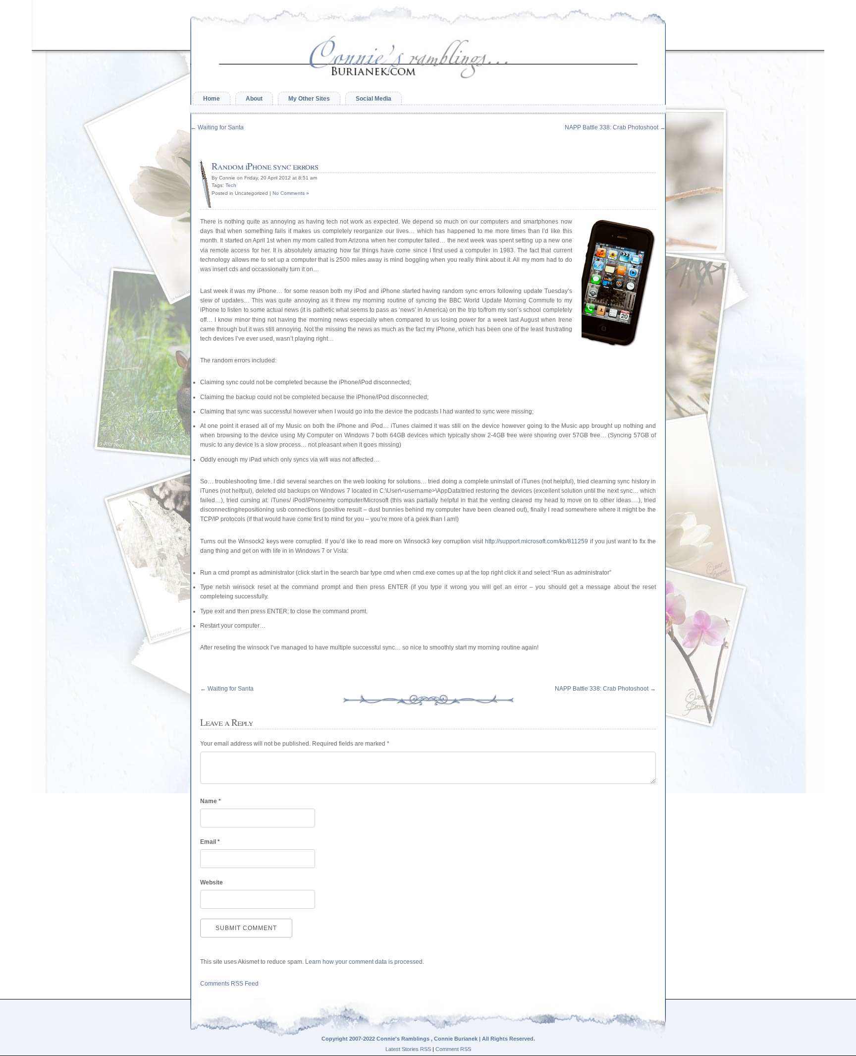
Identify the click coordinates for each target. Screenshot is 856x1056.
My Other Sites (309, 98)
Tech (230, 185)
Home (211, 98)
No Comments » (290, 193)
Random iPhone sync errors (265, 166)
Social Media (373, 98)
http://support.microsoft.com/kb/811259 (536, 541)
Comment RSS (453, 1049)
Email (210, 841)
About (254, 98)
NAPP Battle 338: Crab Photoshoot (615, 127)
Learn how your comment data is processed (364, 961)
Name (210, 801)
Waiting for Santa (217, 127)
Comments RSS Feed (229, 983)
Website (211, 882)
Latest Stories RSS (408, 1049)
